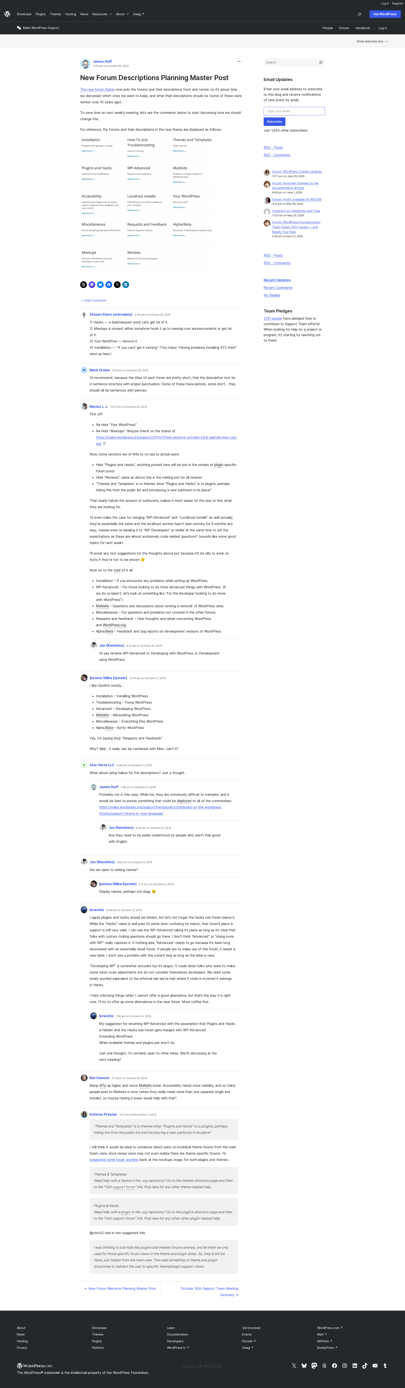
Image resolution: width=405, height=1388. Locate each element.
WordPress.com (330, 1328)
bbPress (324, 1341)
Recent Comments (278, 287)
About (21, 1328)
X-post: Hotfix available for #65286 (297, 199)
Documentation (177, 1334)
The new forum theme (97, 89)
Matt (322, 1334)
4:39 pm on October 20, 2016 (153, 314)
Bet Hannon (99, 1078)
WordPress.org (114, 625)
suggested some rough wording (114, 1160)
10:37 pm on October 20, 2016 (128, 406)
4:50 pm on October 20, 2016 (130, 370)
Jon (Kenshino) (111, 645)
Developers (175, 1341)
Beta (109, 631)
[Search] (321, 62)
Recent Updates (277, 280)
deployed (184, 801)
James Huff (102, 61)
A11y (102, 1085)
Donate (249, 1341)
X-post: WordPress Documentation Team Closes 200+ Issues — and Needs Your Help (296, 227)
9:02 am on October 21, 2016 (153, 828)
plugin (218, 465)
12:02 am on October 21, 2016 (147, 678)
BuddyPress (327, 1347)
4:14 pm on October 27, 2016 (129, 1078)
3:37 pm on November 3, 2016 (137, 1114)
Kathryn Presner (103, 1114)
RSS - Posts (273, 147)
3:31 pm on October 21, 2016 (156, 884)
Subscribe (274, 121)
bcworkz (97, 910)
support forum (123, 1187)
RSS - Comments (277, 155)
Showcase (99, 1328)
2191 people (273, 318)
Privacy (22, 1347)
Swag (248, 1347)
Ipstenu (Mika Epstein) (108, 678)
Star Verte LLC (102, 765)
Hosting (22, 1341)
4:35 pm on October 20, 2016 (111, 66)
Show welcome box (369, 41)
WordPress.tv (178, 1347)
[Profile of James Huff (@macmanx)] (85, 64)
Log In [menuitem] (385, 3)
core (117, 570)
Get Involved (251, 1328)
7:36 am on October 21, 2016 (138, 787)
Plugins (97, 1341)
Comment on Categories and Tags (296, 211)
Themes (97, 1334)
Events (247, 1334)
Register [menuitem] (397, 3)
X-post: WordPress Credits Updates (297, 171)
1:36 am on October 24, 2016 (133, 1016)
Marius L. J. (99, 406)
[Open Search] (359, 14)
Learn (171, 1328)
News (21, 1334)
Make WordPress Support (41, 28)
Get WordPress (385, 14)
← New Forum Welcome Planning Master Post (120, 1288)
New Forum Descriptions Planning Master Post (154, 78)
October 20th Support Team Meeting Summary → (209, 1291)
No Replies (272, 295)
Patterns (98, 1347)
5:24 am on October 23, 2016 (144, 645)
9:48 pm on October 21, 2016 (124, 910)
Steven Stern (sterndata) (111, 314)
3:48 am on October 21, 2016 (134, 765)
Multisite (102, 606)
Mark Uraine (100, 370)
